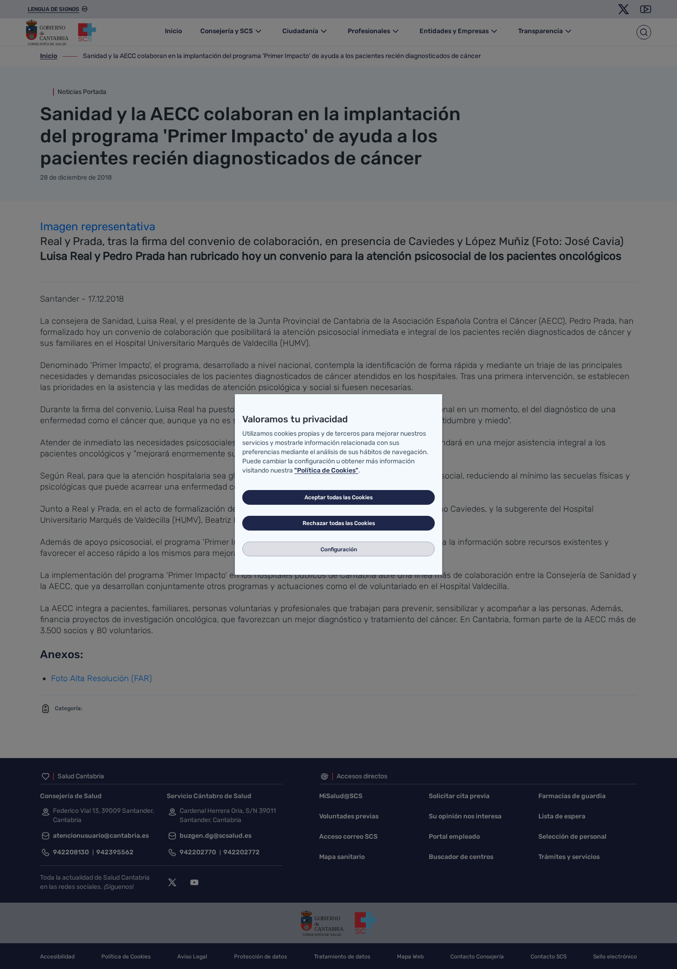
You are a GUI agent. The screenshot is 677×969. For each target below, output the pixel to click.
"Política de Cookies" (326, 470)
